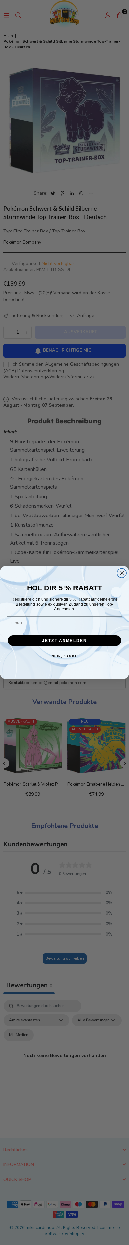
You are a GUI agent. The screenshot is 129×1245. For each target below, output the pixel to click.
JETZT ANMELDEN (64, 640)
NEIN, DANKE (65, 656)
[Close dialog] (121, 573)
